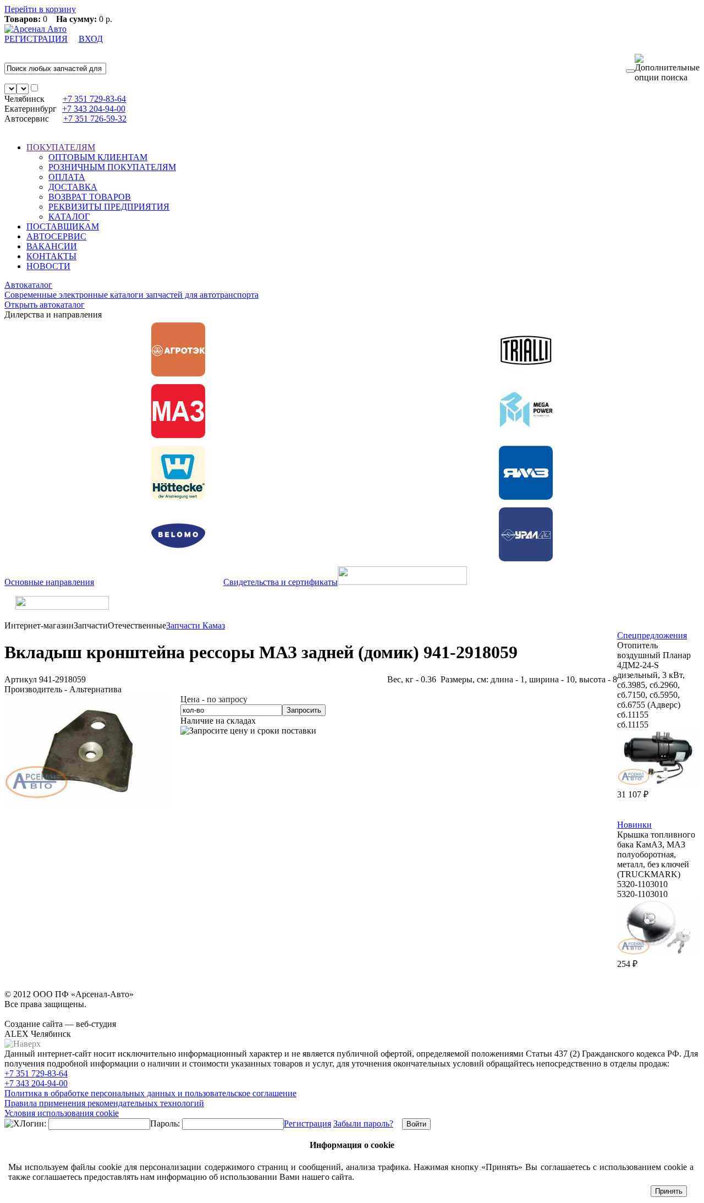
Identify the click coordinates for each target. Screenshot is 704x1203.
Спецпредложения (652, 635)
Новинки (634, 824)
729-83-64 (94, 98)
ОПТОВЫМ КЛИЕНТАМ (97, 157)
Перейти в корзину (40, 9)
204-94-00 (93, 108)
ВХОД (91, 38)
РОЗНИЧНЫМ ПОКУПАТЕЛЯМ (112, 167)
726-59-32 (95, 118)
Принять (669, 1191)
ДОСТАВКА (72, 187)
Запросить (304, 710)
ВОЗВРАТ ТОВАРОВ (89, 196)
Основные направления (49, 582)
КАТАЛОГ (69, 216)
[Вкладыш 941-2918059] (86, 804)
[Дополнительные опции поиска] (667, 68)
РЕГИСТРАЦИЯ (36, 38)
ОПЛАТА (66, 177)
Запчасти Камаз (195, 625)
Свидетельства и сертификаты (280, 582)
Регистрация (307, 1123)
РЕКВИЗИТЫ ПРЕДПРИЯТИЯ (108, 206)
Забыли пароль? (363, 1123)
